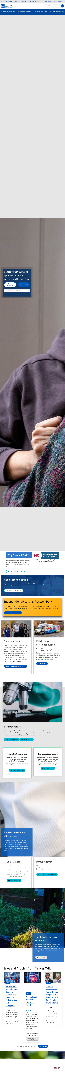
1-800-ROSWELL (59, 1)
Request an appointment (14, 590)
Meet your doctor (47, 768)
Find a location (41, 957)
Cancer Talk (31, 1)
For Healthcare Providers (56, 11)
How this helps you (12, 739)
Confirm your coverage (13, 613)
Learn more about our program (16, 666)
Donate (37, 1)
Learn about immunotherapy (47, 874)
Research (37, 11)
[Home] (6, 7)
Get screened (42, 664)
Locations (23, 1)
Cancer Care (11, 11)
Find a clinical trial (26, 739)
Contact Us (16, 1)
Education (44, 11)
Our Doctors (4, 1)
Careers (10, 1)
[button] (62, 5)
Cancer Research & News (32, 1038)
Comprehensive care (17, 770)
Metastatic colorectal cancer (31, 1011)
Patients (3, 11)
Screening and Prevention (24, 11)
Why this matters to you (15, 571)
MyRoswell (49, 1)
